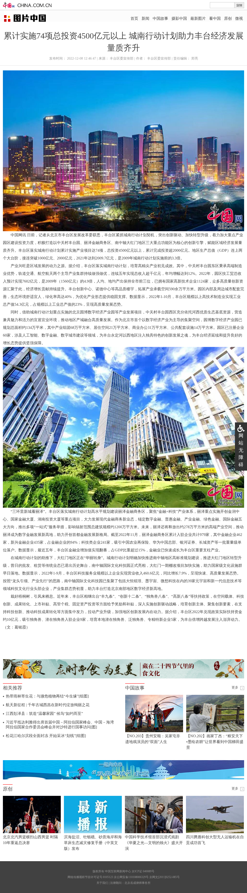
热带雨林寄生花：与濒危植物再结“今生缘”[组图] (47, 696)
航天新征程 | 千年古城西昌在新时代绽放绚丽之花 (47, 705)
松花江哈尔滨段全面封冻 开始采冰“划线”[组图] (46, 736)
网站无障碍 (241, 450)
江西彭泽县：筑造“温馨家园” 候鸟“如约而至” (44, 713)
